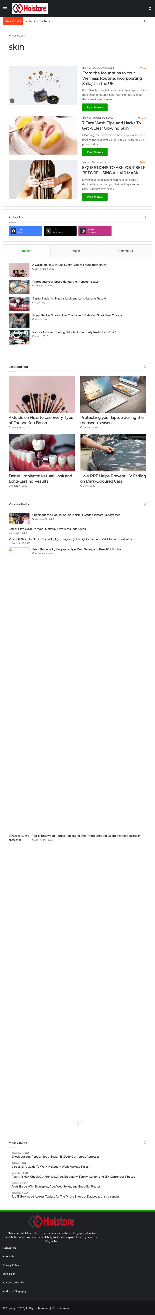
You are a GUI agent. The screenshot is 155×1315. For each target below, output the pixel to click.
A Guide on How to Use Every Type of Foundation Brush (69, 265)
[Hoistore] (30, 8)
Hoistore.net (63, 1308)
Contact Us (9, 1247)
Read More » (95, 107)
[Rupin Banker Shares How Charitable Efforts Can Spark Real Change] (19, 320)
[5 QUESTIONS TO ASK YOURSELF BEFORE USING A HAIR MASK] (43, 179)
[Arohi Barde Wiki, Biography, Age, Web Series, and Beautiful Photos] (19, 689)
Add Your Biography (14, 1291)
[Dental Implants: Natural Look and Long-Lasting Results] (19, 304)
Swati (88, 67)
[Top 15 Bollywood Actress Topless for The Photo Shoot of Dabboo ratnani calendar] (19, 976)
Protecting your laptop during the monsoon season (66, 281)
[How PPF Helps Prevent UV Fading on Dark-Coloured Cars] (113, 452)
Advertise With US (14, 1282)
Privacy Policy (11, 1265)
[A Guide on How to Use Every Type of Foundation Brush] (19, 270)
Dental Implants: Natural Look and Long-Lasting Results (57, 21)
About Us (8, 1256)
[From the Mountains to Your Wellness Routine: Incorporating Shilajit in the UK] (43, 85)
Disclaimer (9, 1273)
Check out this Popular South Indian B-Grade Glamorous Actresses (76, 515)
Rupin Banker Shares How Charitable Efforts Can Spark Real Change (77, 315)
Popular (75, 251)
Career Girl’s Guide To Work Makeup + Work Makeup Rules (47, 529)
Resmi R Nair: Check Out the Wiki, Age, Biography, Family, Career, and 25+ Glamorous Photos (70, 539)
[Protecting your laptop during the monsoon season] (19, 287)
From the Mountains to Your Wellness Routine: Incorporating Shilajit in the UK (112, 78)
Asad (87, 162)
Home (15, 35)
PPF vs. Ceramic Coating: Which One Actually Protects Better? (74, 332)
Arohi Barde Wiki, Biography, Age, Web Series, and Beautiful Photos (76, 549)
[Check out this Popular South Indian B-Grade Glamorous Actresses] (19, 519)
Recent (27, 251)
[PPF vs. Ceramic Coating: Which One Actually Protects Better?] (19, 337)
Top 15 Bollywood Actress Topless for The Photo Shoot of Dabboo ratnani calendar (86, 836)
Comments (125, 251)
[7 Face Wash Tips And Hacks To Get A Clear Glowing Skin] (43, 135)
